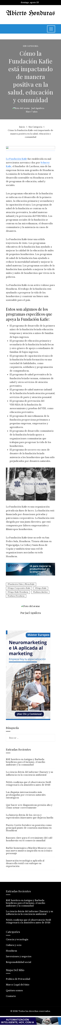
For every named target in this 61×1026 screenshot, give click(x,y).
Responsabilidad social (18, 962)
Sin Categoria (30, 46)
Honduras (11, 950)
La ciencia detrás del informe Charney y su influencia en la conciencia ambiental (29, 773)
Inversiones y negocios (18, 956)
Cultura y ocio (13, 945)
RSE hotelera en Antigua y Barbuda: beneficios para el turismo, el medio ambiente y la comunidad (25, 762)
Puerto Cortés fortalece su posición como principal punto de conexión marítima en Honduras (29, 828)
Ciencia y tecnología (17, 939)
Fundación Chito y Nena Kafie (21, 584)
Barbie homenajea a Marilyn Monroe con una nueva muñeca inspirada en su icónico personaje (29, 851)
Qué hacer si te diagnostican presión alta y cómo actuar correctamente (29, 806)
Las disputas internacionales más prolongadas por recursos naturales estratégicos (26, 795)
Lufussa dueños (41, 592)
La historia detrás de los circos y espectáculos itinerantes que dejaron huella (29, 816)
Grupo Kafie (41, 588)
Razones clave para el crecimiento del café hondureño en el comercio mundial (29, 839)
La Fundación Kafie (16, 159)
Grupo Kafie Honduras (18, 592)
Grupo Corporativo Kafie (19, 588)
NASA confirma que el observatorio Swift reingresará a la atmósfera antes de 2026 (28, 783)
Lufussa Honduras (17, 596)
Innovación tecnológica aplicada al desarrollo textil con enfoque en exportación (25, 863)
